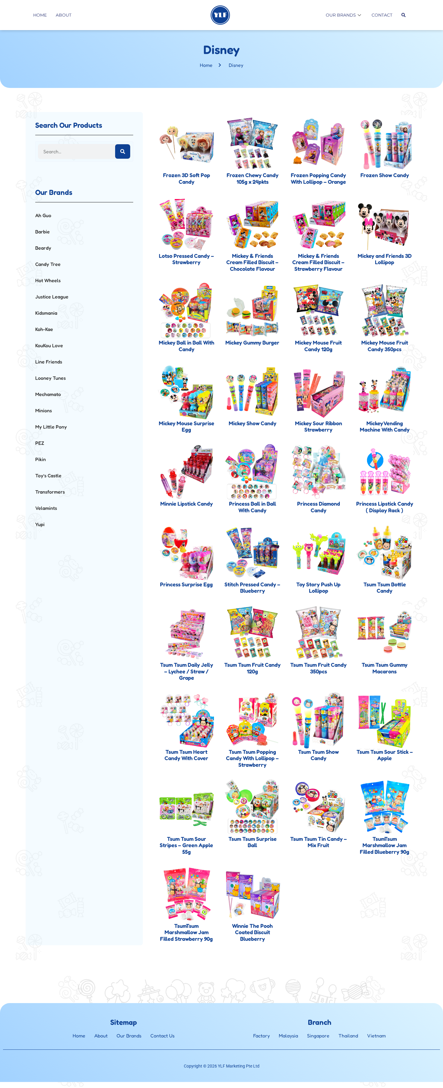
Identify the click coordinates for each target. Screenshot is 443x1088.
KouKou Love (49, 345)
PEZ (39, 443)
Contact (382, 15)
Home (40, 15)
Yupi (40, 524)
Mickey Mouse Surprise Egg (186, 426)
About (63, 15)
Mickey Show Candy (252, 423)
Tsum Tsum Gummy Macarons (384, 668)
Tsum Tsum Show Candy (318, 755)
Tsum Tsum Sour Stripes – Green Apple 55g (186, 845)
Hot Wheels (48, 280)
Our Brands (341, 15)
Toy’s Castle (48, 475)
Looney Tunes (50, 378)
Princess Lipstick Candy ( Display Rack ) (384, 506)
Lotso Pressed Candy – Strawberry (186, 259)
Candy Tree (48, 264)
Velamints (46, 508)
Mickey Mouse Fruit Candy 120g (318, 345)
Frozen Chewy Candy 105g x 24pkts (252, 178)
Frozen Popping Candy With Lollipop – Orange (318, 178)
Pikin (40, 459)
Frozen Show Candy (384, 175)
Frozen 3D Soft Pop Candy (186, 178)
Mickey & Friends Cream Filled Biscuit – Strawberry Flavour (318, 262)
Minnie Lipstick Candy (186, 503)
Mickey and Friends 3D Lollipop (385, 259)
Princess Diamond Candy (318, 506)
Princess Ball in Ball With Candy (252, 506)
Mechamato (48, 394)
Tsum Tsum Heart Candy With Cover (186, 755)
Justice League (51, 297)
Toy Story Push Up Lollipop (318, 587)
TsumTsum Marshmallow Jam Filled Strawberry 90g (186, 932)
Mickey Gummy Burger (252, 342)
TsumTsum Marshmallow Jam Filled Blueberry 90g (384, 845)
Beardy (43, 248)
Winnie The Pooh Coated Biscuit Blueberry (252, 932)
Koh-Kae (44, 329)
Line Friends (48, 362)
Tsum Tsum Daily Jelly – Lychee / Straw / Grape (186, 671)
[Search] (122, 151)
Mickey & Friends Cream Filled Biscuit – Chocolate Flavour (252, 262)
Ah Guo (43, 215)
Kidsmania (46, 313)
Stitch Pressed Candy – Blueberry (252, 587)
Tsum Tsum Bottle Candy (384, 587)
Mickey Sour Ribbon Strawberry (318, 426)
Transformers (50, 492)
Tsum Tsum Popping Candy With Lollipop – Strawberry (252, 758)
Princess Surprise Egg (186, 584)
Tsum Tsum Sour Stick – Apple (385, 755)
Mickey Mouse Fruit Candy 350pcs (384, 345)
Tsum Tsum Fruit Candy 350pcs (318, 668)
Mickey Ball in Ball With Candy (186, 345)
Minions (43, 410)
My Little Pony (51, 427)
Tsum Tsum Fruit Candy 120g (252, 668)
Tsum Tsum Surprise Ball (252, 842)
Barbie (42, 232)
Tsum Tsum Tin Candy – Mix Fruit (318, 842)
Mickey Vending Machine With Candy (385, 426)
